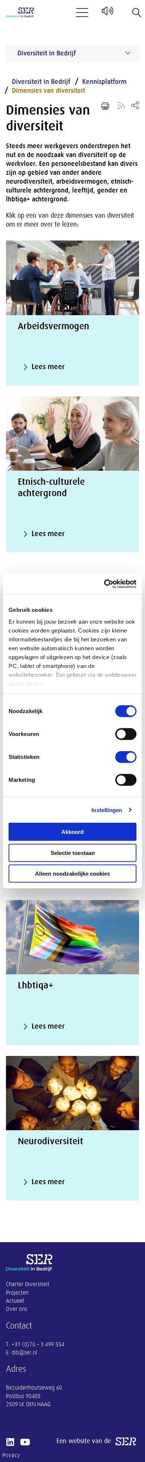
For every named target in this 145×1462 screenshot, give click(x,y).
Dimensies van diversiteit (48, 90)
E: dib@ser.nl (21, 1352)
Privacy (11, 1455)
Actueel (15, 1301)
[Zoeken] (137, 12)
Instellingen (106, 810)
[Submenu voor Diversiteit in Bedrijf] (128, 53)
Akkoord (72, 832)
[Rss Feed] (121, 105)
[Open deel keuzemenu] (135, 105)
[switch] (125, 734)
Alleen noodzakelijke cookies (72, 873)
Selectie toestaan (73, 852)
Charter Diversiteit (27, 1284)
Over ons (16, 1309)
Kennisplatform (104, 81)
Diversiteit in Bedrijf (41, 81)
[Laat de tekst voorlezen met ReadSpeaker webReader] (107, 13)
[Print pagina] (105, 106)
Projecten (17, 1292)
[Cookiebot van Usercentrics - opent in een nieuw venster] (104, 584)
